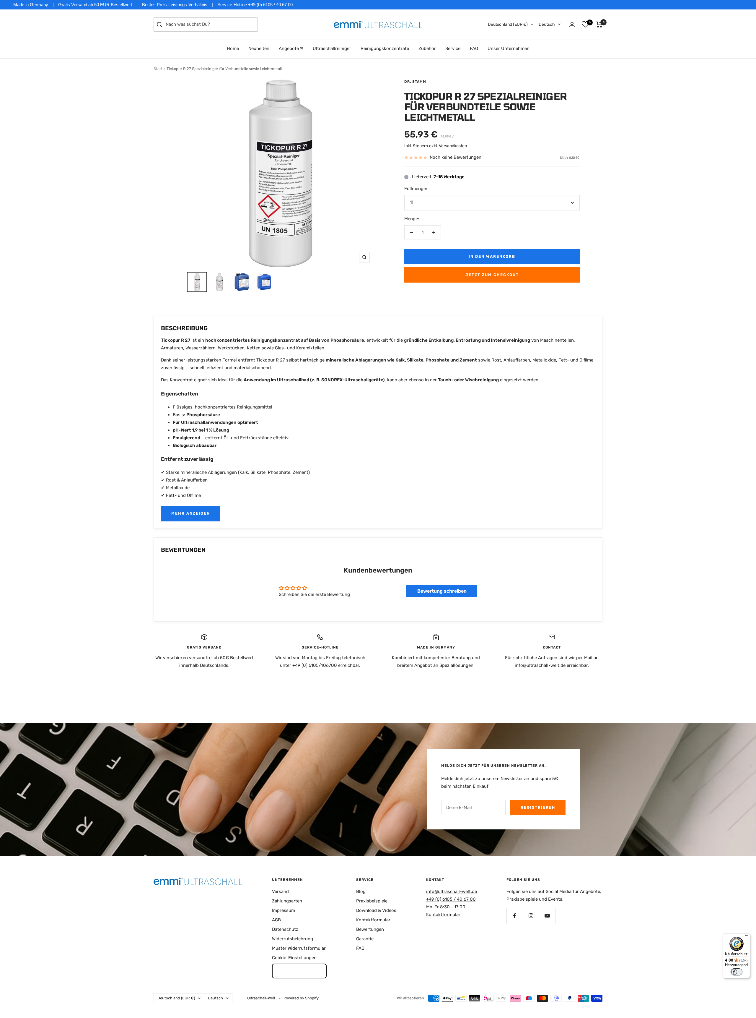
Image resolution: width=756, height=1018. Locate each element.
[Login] (572, 24)
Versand (280, 891)
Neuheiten (258, 48)
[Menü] (746, 937)
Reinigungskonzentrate (385, 48)
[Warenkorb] (599, 24)
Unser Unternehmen (508, 48)
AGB (276, 920)
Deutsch (547, 24)
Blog (361, 891)
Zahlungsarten (287, 901)
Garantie (365, 938)
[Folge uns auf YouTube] (547, 916)
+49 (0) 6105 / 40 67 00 (451, 899)
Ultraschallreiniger (332, 48)
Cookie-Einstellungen (294, 957)
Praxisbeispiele (371, 901)
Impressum (283, 910)
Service (452, 48)
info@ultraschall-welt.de (451, 891)
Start (158, 69)
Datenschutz (285, 929)
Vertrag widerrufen (299, 970)
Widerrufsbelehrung (292, 938)
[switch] (736, 971)
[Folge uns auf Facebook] (514, 916)
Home (233, 48)
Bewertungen (370, 929)
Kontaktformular (373, 920)
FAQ (474, 48)
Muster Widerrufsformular (299, 948)
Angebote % (291, 48)
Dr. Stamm (415, 82)
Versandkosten (453, 145)
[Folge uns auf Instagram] (531, 916)
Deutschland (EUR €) (508, 24)
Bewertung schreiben (442, 591)
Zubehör (427, 48)
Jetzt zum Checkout (492, 275)
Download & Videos (376, 910)
